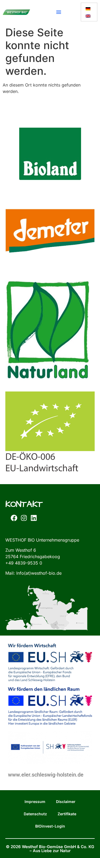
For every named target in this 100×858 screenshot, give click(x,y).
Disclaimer (65, 801)
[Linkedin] (34, 518)
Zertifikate (67, 814)
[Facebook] (14, 518)
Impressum (35, 801)
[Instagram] (24, 518)
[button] (59, 12)
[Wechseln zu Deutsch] (88, 8)
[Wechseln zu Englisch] (88, 15)
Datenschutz (35, 814)
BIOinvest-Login (50, 826)
